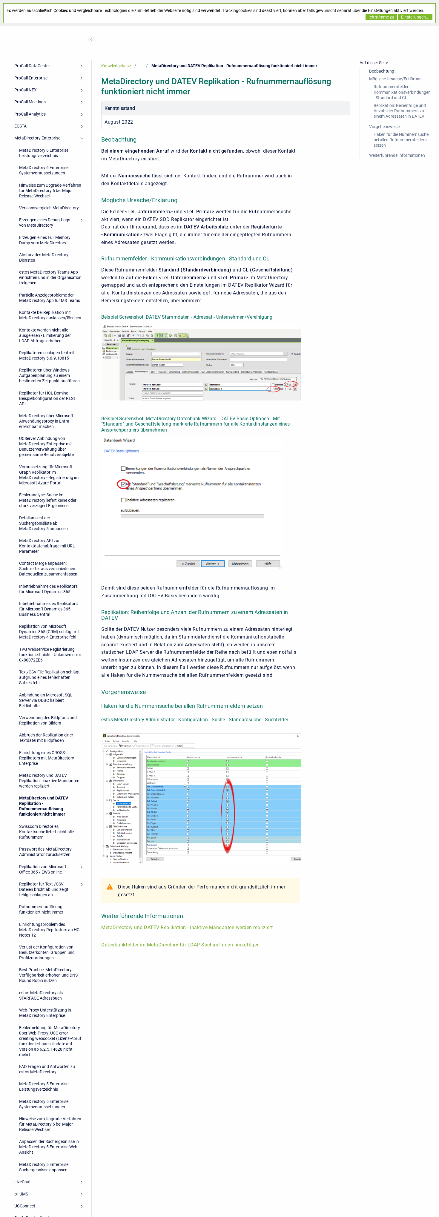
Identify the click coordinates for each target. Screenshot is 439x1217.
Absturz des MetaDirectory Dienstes (43, 257)
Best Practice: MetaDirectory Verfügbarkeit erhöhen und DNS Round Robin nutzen (48, 975)
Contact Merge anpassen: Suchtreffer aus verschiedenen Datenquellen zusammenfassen (48, 568)
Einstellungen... (415, 17)
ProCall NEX (25, 90)
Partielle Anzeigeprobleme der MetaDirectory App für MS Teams (49, 298)
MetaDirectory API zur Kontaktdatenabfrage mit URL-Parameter (47, 546)
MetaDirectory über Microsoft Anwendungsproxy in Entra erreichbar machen (46, 421)
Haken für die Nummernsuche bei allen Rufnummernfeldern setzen (401, 140)
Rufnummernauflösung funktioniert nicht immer (41, 909)
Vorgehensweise (384, 126)
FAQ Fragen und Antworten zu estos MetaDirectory (47, 1069)
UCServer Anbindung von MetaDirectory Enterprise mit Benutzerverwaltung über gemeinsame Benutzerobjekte (46, 446)
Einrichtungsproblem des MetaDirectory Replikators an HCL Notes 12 (50, 929)
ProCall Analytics (30, 114)
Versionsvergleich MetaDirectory (49, 207)
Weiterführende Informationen (397, 155)
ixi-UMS (21, 1194)
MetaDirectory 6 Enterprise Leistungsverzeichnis (43, 153)
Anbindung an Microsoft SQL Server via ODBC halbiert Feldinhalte (46, 700)
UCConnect (24, 1206)
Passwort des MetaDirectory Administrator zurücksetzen (45, 852)
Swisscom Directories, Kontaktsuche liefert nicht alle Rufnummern (46, 832)
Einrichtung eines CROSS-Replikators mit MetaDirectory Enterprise (46, 758)
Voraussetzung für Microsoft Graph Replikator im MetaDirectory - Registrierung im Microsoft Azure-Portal (49, 474)
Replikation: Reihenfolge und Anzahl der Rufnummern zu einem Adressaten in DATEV (400, 111)
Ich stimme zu (381, 17)
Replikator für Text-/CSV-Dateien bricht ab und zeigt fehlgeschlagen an (43, 889)
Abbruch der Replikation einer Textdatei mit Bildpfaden (46, 738)
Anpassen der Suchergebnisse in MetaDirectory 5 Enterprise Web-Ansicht (49, 1147)
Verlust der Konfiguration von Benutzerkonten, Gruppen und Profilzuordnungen (47, 952)
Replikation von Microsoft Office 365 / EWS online (42, 869)
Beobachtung (381, 71)
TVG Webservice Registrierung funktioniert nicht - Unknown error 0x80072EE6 (50, 654)
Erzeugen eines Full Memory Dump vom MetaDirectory (44, 240)
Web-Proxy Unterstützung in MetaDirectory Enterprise (45, 1013)
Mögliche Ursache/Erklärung (395, 78)
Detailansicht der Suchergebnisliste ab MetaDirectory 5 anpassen (43, 523)
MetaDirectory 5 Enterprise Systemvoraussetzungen (43, 1104)
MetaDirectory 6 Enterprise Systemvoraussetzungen (43, 170)
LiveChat (22, 1181)
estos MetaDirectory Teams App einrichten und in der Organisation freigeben (50, 277)
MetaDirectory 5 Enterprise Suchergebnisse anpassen (43, 1167)
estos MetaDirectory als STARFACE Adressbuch (41, 995)
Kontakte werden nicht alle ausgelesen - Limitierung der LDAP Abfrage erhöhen (45, 335)
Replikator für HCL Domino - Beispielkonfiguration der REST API (47, 398)
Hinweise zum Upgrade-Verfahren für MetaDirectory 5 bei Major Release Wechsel (50, 1124)
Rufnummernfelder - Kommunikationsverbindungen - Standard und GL (402, 92)
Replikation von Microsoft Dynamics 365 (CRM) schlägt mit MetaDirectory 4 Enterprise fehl (49, 631)
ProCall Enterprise (30, 78)
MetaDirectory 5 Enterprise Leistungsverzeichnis (43, 1086)
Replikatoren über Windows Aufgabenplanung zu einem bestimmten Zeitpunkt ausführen (49, 375)
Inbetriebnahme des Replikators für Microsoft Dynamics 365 (48, 589)
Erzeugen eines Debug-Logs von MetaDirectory (44, 222)
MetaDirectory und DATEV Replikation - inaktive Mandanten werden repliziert (49, 780)
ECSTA (20, 126)
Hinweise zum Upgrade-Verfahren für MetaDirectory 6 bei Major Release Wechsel (50, 190)
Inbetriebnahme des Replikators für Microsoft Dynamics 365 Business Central (48, 609)
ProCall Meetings (30, 101)
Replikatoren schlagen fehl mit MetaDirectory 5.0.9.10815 (47, 355)
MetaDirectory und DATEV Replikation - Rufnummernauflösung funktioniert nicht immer (43, 806)
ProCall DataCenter (32, 65)
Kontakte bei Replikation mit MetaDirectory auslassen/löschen (50, 315)
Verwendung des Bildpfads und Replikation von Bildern (48, 720)
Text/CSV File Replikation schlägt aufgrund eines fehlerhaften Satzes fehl (49, 677)
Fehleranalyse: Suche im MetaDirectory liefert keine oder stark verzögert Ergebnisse (47, 500)
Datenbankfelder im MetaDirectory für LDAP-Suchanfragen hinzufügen (180, 945)
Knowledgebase (116, 65)
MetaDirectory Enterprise (37, 138)
